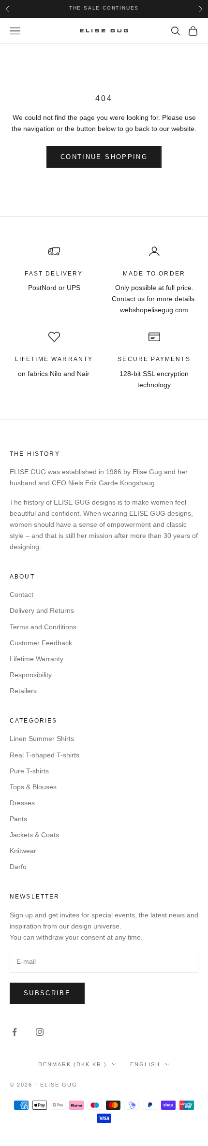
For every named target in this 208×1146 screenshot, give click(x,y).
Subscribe (47, 993)
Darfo (18, 866)
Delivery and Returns (42, 610)
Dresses (22, 803)
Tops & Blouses (33, 787)
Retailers (23, 691)
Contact (21, 594)
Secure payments (154, 359)
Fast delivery (54, 273)
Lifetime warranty (54, 359)
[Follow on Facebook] (14, 1032)
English (145, 1064)
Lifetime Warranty (36, 659)
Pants (18, 819)
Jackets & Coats (34, 835)
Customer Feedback (41, 643)
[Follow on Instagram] (40, 1032)
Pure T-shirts (29, 771)
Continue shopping (104, 156)
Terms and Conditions (43, 627)
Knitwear (23, 851)
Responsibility (31, 675)
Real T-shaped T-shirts (44, 755)
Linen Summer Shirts (42, 738)
